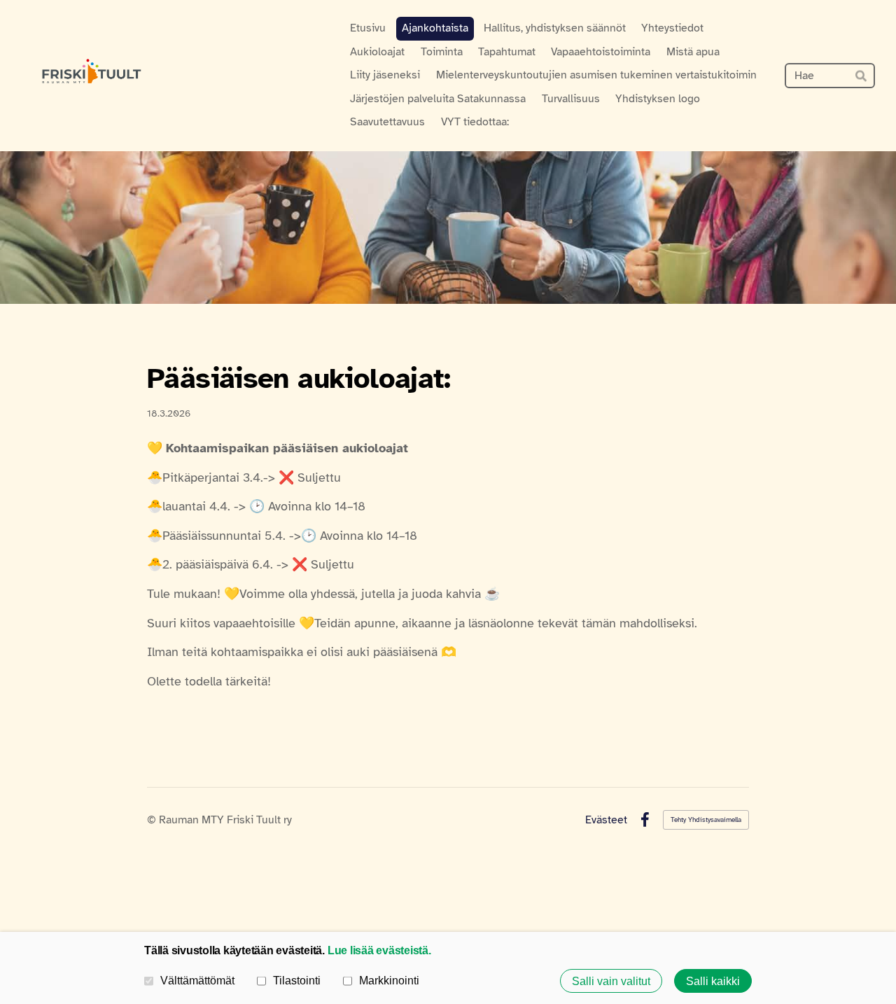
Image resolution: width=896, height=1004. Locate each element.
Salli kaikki (713, 981)
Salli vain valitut (611, 981)
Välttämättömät (197, 980)
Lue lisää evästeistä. (379, 950)
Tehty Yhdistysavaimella (706, 819)
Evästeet (606, 819)
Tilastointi (297, 980)
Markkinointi (389, 980)
